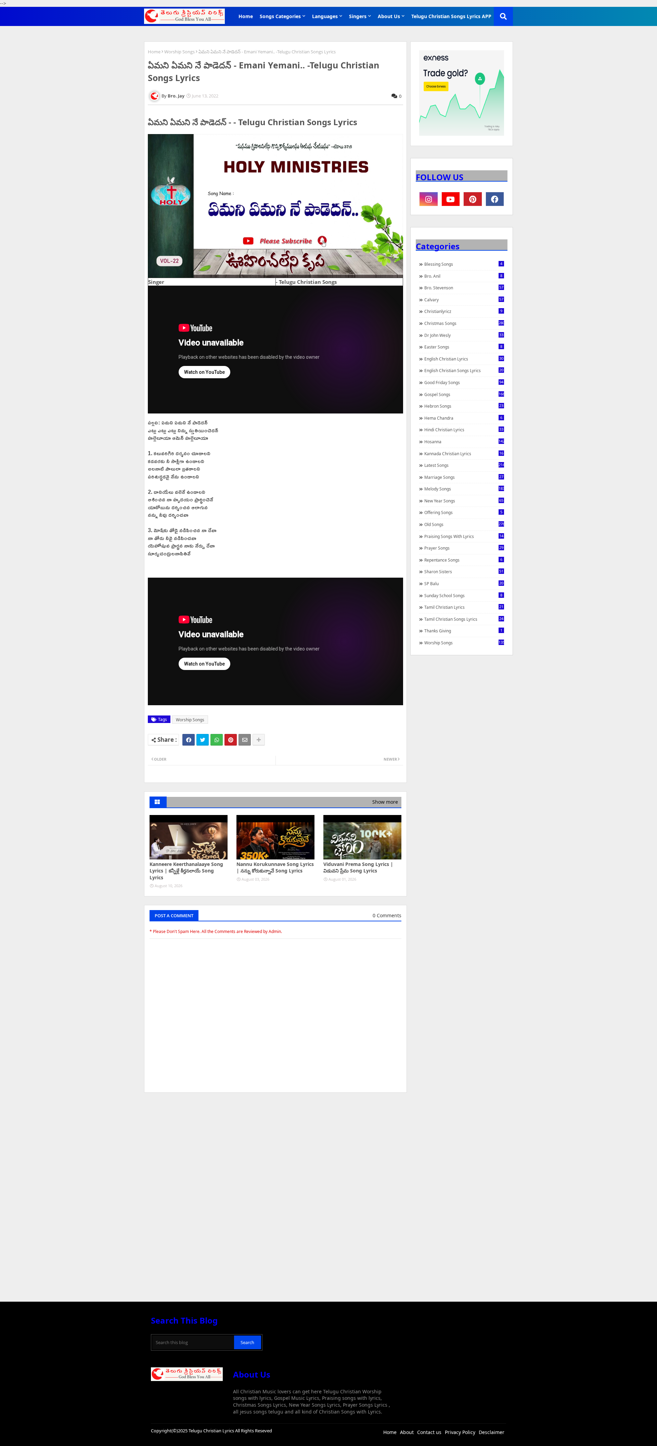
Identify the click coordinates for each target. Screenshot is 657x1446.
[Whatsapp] (216, 740)
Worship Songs (179, 52)
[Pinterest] (230, 740)
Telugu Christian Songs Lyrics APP (451, 16)
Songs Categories (280, 16)
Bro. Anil (463, 276)
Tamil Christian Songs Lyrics (463, 619)
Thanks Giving (463, 631)
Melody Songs (464, 489)
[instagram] (428, 199)
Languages (325, 16)
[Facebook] (188, 740)
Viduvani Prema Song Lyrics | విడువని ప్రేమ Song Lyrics (358, 867)
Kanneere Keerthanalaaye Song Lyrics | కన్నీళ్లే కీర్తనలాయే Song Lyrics (186, 871)
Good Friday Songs (463, 382)
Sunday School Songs (463, 595)
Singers (357, 16)
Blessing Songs (463, 264)
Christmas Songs (464, 323)
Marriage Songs (463, 477)
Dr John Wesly (463, 335)
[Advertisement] (275, 1149)
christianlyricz (463, 311)
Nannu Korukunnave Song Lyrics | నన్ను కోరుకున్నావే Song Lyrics (275, 867)
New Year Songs (463, 501)
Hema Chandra (463, 418)
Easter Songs (463, 347)
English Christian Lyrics (463, 359)
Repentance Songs (463, 560)
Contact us (429, 1432)
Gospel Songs (464, 394)
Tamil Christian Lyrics (463, 607)
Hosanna (464, 441)
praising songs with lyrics (463, 536)
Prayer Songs (463, 548)
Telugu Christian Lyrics (212, 1431)
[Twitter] (202, 740)
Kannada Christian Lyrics (463, 453)
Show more (385, 802)
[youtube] (450, 199)
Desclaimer (491, 1432)
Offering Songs (463, 512)
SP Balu (463, 583)
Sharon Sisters (463, 571)
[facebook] (495, 199)
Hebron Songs (463, 406)
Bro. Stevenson (463, 288)
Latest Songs (464, 465)
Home (246, 16)
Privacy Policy (460, 1432)
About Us (389, 16)
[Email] (245, 740)
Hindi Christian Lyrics (463, 429)
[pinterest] (472, 199)
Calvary (463, 300)
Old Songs (464, 524)
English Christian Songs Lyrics (463, 370)
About (407, 1432)
